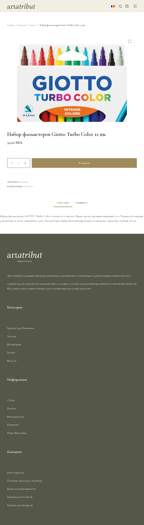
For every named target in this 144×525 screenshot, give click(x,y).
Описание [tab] (63, 203)
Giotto (28, 186)
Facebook (27, 497)
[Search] (120, 6)
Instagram (27, 505)
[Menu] (135, 6)
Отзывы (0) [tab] (81, 203)
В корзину (84, 162)
